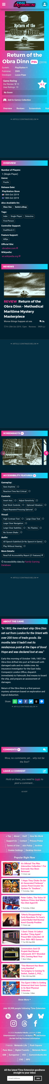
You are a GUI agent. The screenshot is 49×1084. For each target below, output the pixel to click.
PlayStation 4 (21, 67)
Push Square (36, 1045)
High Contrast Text (11, 519)
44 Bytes (29, 1036)
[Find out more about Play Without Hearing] (24, 546)
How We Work (36, 836)
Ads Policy (27, 845)
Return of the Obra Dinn (22, 58)
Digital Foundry (22, 1050)
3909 (17, 71)
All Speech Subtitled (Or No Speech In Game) (22, 541)
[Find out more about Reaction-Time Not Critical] (29, 491)
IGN (4, 1055)
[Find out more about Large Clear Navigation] (26, 523)
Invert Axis (7, 500)
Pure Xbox (7, 1050)
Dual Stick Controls (11, 505)
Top (9, 836)
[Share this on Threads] (36, 701)
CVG (21, 1059)
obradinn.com (9, 248)
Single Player (16, 216)
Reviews (20, 108)
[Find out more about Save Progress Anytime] (18, 487)
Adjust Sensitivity (26, 500)
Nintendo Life (20, 1045)
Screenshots (35, 108)
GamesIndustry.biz (38, 1055)
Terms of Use (13, 845)
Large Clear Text (33, 519)
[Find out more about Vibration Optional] (45, 505)
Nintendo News (39, 1050)
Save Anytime (9, 487)
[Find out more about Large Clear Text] (43, 518)
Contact (23, 841)
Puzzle (6, 182)
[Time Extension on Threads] (24, 1024)
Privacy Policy (36, 841)
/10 (17, 84)
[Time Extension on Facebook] (35, 1024)
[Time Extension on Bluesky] (41, 1016)
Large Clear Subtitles (12, 528)
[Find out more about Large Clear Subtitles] (24, 528)
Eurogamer (14, 1055)
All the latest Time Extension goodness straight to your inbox (24, 1071)
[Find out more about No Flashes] (41, 528)
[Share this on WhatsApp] (15, 701)
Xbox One (7, 207)
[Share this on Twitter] (31, 701)
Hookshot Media (21, 1033)
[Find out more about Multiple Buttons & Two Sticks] (23, 505)
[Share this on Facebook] (25, 701)
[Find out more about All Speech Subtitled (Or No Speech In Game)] (45, 541)
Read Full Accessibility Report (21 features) (22, 555)
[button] (46, 453)
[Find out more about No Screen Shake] (21, 532)
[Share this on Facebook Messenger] (41, 701)
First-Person (8, 221)
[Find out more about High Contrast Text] (22, 518)
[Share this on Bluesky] (20, 701)
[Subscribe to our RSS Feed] (8, 1016)
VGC (24, 1055)
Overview (7, 108)
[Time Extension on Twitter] (30, 1016)
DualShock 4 (8, 230)
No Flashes (33, 528)
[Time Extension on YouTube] (19, 1016)
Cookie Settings (15, 850)
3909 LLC (42, 327)
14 (43, 321)
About (16, 836)
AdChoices (41, 1036)
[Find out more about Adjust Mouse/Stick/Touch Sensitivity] (37, 500)
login (37, 779)
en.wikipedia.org (10, 256)
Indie (5, 216)
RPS (28, 1059)
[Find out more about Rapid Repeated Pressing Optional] (35, 509)
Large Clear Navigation (13, 523)
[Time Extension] (24, 4)
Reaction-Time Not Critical (15, 491)
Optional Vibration (34, 505)
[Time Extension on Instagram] (13, 1024)
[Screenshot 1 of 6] (22, 452)
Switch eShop (21, 207)
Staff (24, 836)
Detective (29, 216)
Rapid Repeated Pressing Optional (18, 509)
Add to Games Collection (19, 100)
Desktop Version (33, 850)
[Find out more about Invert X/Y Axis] (15, 500)
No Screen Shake (10, 532)
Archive (38, 845)
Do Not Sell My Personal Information (25, 1038)
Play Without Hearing (12, 546)
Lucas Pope (20, 75)
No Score (8, 92)
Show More (24, 1000)
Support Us (11, 841)
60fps (5, 239)
